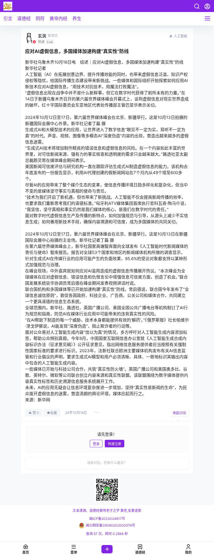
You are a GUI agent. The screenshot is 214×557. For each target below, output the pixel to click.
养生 (76, 18)
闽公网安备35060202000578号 (110, 525)
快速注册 (114, 444)
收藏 (53, 413)
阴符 (40, 18)
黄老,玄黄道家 (130, 510)
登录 (96, 444)
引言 (7, 18)
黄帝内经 (58, 18)
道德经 (24, 18)
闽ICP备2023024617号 (107, 519)
